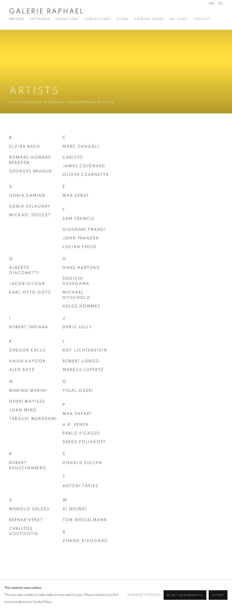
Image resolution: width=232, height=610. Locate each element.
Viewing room (148, 19)
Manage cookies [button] (144, 594)
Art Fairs (178, 19)
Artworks (40, 19)
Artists (16, 19)
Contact (201, 19)
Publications (98, 19)
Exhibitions (67, 19)
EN (211, 3)
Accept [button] (218, 595)
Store (122, 19)
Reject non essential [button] (185, 595)
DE (220, 3)
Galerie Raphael (47, 11)
